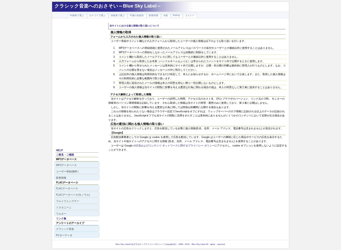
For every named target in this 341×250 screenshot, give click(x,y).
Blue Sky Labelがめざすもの (128, 244)
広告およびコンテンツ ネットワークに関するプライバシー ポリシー (175, 145)
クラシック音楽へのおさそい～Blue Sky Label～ (107, 5)
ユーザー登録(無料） (68, 171)
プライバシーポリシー (153, 244)
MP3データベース (66, 165)
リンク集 (61, 218)
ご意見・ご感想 (65, 154)
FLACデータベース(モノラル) (73, 194)
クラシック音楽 (65, 228)
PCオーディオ (64, 235)
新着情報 (61, 177)
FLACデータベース (67, 188)
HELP (59, 150)
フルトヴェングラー (67, 201)
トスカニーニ (63, 207)
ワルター (61, 213)
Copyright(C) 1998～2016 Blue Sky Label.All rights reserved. (195, 244)
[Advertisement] (77, 82)
